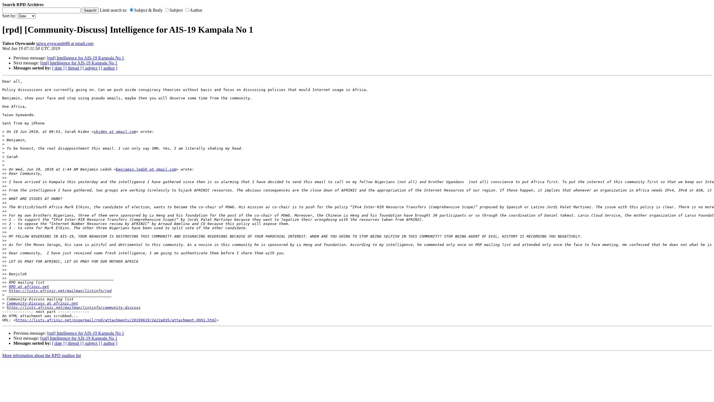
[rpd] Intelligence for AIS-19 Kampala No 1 (85, 58)
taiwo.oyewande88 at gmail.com (64, 43)
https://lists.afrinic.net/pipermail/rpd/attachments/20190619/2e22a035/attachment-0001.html (116, 320)
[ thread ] (73, 68)
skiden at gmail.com (115, 132)
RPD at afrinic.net (29, 286)
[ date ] (58, 68)
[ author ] (109, 68)
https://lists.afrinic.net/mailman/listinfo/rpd (60, 291)
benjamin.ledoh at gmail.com (146, 169)
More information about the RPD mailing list (41, 355)
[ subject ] (91, 68)
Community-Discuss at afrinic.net (42, 303)
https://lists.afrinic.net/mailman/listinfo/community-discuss (74, 307)
